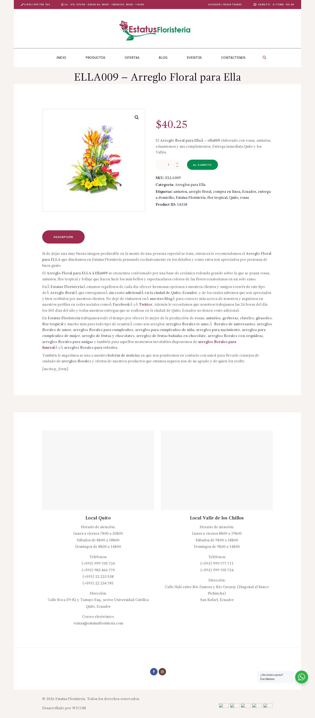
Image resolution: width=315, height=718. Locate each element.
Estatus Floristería (190, 198)
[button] (137, 117)
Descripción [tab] (63, 237)
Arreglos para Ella (190, 185)
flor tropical (217, 198)
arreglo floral (200, 192)
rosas (244, 198)
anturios (180, 192)
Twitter (145, 305)
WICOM (79, 708)
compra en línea (226, 192)
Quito (233, 198)
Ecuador (249, 192)
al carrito (202, 165)
